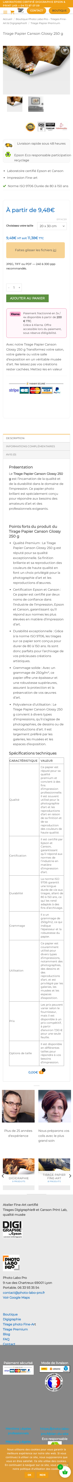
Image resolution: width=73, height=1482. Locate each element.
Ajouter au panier (27, 298)
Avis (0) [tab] (11, 454)
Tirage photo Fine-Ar (19, 1324)
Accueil (7, 19)
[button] (5, 12)
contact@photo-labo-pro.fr (24, 1292)
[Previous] (3, 1176)
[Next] (70, 1176)
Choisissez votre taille (19, 225)
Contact (9, 1344)
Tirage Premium (15, 1329)
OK (30, 1474)
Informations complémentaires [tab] (30, 446)
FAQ (6, 1339)
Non (42, 1474)
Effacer (62, 219)
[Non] (67, 1464)
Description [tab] (15, 438)
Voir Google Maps (16, 1297)
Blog (6, 1334)
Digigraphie (12, 1319)
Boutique (10, 1314)
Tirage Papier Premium (45, 23)
